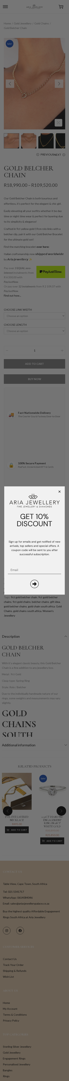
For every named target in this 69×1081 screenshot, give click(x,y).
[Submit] (34, 584)
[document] (34, 540)
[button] (59, 491)
